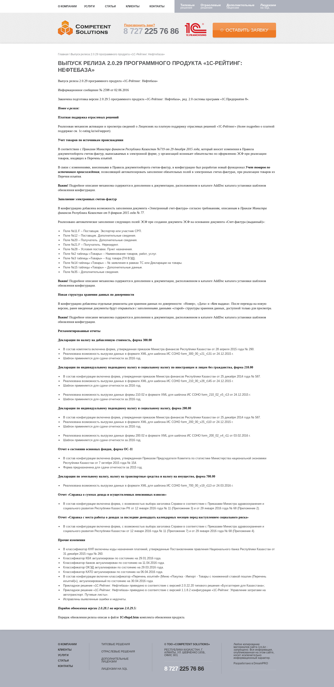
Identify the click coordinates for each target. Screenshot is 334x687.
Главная (63, 54)
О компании (67, 6)
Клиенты (133, 6)
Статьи (110, 6)
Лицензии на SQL (114, 668)
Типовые (187, 6)
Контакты (157, 6)
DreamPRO (261, 663)
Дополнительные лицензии (115, 660)
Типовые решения (115, 644)
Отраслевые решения (118, 651)
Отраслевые (211, 6)
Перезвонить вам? (139, 25)
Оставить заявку (247, 29)
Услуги (89, 6)
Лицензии (268, 6)
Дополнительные (240, 6)
